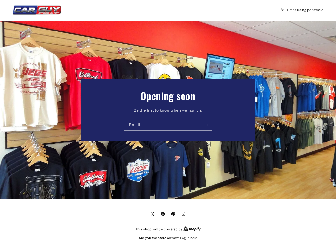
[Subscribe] (206, 125)
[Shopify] (192, 229)
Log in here (188, 238)
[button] (302, 10)
